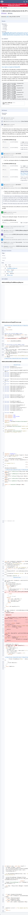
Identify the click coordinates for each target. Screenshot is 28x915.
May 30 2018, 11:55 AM (8, 186)
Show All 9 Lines (17, 364)
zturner (5, 29)
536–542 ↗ (6, 147)
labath (5, 28)
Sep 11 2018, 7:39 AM (8, 247)
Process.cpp (10, 271)
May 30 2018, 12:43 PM (8, 237)
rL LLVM (4, 114)
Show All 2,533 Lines (17, 325)
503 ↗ (5, 165)
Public (10, 13)
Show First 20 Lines (8, 325)
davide (5, 26)
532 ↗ (5, 222)
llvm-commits (19, 242)
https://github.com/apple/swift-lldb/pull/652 (11, 67)
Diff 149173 (18, 184)
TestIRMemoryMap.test (12, 268)
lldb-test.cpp (9, 275)
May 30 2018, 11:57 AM (8, 213)
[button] (27, 1)
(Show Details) (24, 121)
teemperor (6, 246)
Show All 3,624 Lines (16, 358)
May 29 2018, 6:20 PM (8, 119)
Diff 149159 (18, 153)
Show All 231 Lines (17, 657)
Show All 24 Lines (17, 577)
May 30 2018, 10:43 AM (8, 155)
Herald (5, 242)
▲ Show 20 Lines (8, 358)
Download (7, 104)
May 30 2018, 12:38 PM (8, 232)
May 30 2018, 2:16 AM (8, 126)
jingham (5, 25)
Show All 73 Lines (17, 469)
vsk (7, 16)
